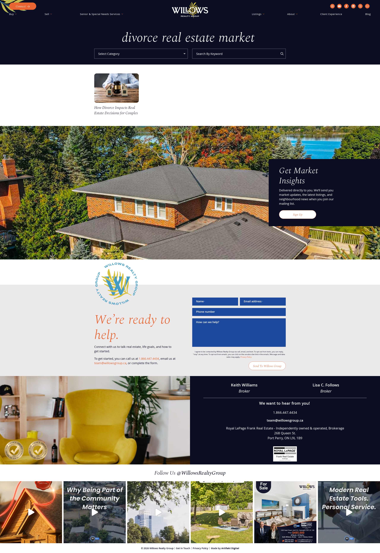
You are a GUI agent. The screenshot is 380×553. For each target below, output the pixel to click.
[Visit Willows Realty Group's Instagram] (332, 6)
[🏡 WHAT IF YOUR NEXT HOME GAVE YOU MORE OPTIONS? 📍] (285, 512)
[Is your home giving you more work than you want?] (158, 512)
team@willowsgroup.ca (110, 363)
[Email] (367, 6)
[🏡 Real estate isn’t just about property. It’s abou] (95, 512)
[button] (22, 6)
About (291, 14)
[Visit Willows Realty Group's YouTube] (339, 6)
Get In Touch (183, 548)
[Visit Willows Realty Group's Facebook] (346, 6)
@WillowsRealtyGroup (201, 472)
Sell (47, 14)
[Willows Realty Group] (190, 10)
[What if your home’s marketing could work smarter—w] (349, 512)
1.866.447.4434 (149, 358)
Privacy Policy (246, 357)
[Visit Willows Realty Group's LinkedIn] (353, 6)
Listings (257, 14)
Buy (11, 14)
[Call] (360, 6)
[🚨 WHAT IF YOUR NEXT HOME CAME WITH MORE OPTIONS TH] (222, 512)
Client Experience (331, 14)
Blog (368, 14)
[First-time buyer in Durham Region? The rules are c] (31, 512)
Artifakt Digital (230, 548)
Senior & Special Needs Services (100, 14)
